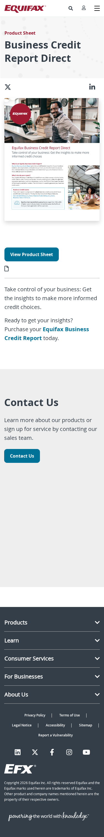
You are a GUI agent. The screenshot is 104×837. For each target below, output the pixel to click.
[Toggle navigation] (97, 8)
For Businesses (23, 676)
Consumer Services (29, 658)
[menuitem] (70, 8)
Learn (11, 640)
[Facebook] (52, 752)
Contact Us (22, 456)
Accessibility (55, 725)
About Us (16, 694)
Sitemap (85, 725)
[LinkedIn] (18, 752)
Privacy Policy (34, 715)
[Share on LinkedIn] (94, 87)
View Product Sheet (31, 254)
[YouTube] (86, 752)
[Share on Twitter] (10, 87)
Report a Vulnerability (55, 735)
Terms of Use (69, 715)
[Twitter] (35, 752)
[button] (70, 8)
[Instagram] (69, 752)
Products (15, 622)
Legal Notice (22, 725)
